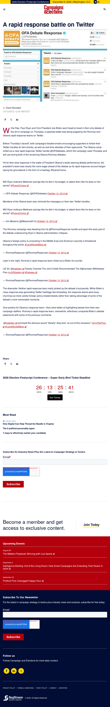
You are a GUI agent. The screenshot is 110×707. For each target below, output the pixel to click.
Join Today (91, 524)
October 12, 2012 (56, 193)
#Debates (30, 272)
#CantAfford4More (34, 244)
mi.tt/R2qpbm (15, 272)
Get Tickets (55, 397)
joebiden (17, 268)
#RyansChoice (18, 185)
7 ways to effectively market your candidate (24, 432)
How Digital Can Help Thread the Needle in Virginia (28, 423)
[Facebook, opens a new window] (5, 120)
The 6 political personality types (19, 428)
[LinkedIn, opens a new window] (17, 120)
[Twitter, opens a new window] (21, 671)
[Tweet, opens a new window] (11, 120)
